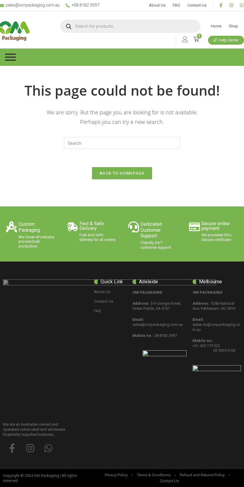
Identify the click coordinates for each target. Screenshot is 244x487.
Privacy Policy (116, 475)
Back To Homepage (122, 173)
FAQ (176, 5)
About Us (157, 5)
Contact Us (197, 5)
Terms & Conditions (154, 475)
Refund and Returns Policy (202, 475)
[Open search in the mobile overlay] (130, 26)
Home (216, 26)
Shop (233, 26)
